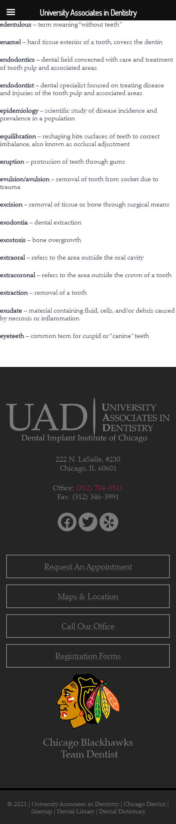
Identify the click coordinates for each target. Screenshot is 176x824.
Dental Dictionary (122, 811)
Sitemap (41, 811)
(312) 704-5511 (99, 487)
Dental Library (76, 811)
